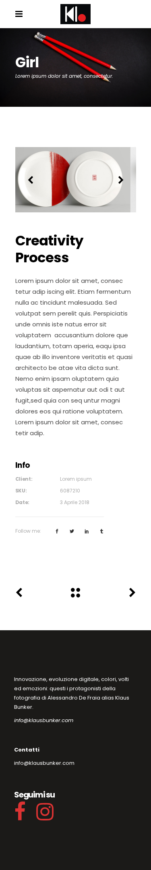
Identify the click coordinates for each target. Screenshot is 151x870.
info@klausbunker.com (43, 720)
